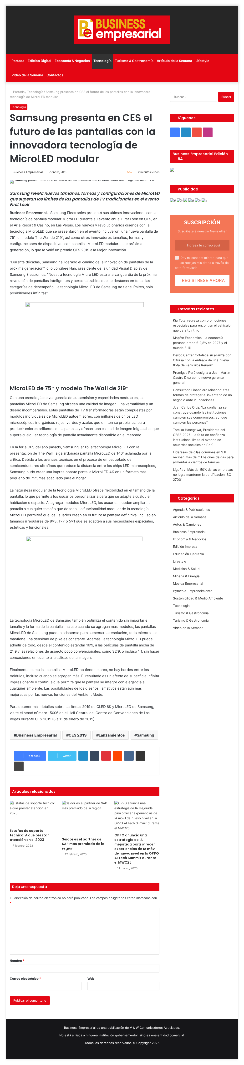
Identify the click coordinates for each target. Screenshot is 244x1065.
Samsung (145, 735)
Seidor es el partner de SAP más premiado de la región (83, 844)
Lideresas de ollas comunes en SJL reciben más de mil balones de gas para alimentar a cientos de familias (203, 457)
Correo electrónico (25, 978)
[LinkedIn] (83, 756)
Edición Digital (39, 61)
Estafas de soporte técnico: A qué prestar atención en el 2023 (29, 835)
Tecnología (102, 61)
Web (90, 978)
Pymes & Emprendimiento (192, 591)
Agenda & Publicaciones (191, 510)
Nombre (17, 961)
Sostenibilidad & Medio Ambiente (198, 598)
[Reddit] (117, 756)
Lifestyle (202, 61)
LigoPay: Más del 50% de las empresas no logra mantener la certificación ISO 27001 (203, 474)
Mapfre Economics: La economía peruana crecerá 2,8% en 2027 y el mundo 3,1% (200, 343)
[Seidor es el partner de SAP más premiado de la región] (84, 818)
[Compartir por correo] (140, 756)
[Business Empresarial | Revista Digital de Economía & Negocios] (122, 29)
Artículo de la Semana (174, 61)
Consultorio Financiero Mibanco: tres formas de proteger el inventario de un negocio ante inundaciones (202, 395)
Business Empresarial (28, 172)
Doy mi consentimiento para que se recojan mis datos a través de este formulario (202, 263)
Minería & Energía (186, 576)
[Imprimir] (19, 766)
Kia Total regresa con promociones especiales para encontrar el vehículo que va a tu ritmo (201, 325)
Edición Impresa (185, 546)
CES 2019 (78, 735)
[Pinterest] (106, 756)
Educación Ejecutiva (188, 554)
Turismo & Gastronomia (191, 620)
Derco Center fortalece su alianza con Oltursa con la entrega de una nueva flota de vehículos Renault (202, 360)
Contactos (54, 75)
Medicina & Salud (186, 569)
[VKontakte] (129, 756)
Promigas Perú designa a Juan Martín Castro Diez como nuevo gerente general (201, 377)
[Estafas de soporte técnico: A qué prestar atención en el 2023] (32, 813)
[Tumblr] (94, 756)
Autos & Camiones (187, 524)
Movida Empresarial (188, 583)
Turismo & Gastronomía (134, 61)
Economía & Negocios (72, 61)
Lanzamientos (112, 735)
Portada (17, 61)
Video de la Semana (27, 75)
